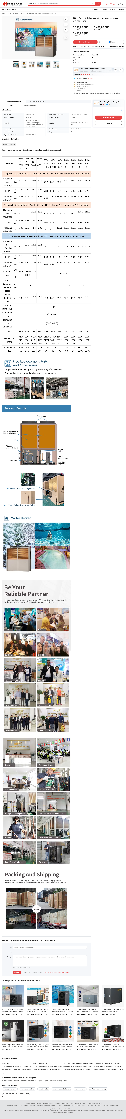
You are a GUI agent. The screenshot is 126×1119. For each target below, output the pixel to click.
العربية (73, 1105)
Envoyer (17, 972)
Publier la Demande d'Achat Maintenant (57, 972)
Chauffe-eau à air (44, 1089)
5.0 (101, 104)
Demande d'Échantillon (117, 46)
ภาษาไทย (93, 1105)
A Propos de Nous (29, 1103)
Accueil (3, 13)
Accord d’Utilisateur (48, 1103)
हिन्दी (88, 1105)
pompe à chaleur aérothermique (62, 1089)
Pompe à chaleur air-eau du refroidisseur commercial (17, 1070)
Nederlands (67, 1105)
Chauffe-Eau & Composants (33, 13)
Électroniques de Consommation (15, 13)
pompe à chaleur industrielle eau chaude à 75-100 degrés (109, 1070)
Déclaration (38, 1103)
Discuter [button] (113, 42)
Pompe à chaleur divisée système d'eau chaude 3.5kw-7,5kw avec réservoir (78, 1066)
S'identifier (121, 5)
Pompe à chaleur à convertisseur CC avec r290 (107, 1063)
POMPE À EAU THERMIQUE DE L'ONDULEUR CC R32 (78, 1063)
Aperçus (99, 1103)
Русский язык (47, 1105)
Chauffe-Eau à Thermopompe (49, 13)
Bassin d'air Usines (80, 1089)
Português (32, 1105)
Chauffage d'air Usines (9, 1089)
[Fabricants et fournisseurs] (12, 4)
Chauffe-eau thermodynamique (98, 1089)
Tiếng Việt (105, 1105)
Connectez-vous (79, 93)
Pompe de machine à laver (27, 1089)
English (20, 1105)
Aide (104, 9)
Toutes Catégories (9, 9)
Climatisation (5, 1063)
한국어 (78, 1105)
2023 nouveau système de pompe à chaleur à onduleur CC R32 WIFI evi (52, 1066)
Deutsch (60, 1105)
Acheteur (94, 9)
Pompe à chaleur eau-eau (39, 1063)
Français (39, 1105)
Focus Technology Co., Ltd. (62, 1109)
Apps (111, 9)
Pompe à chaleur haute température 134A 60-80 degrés (78, 1070)
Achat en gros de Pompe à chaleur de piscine (16, 1093)
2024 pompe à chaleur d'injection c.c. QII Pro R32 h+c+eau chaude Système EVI (24, 1066)
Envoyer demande (85, 42)
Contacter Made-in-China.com (77, 1103)
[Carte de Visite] (121, 110)
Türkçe (99, 1105)
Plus (3, 1097)
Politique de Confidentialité (61, 1103)
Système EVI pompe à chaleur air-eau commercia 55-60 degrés (50, 1070)
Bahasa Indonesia (114, 1105)
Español (26, 1105)
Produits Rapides (91, 1103)
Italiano (54, 1105)
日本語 (83, 1105)
